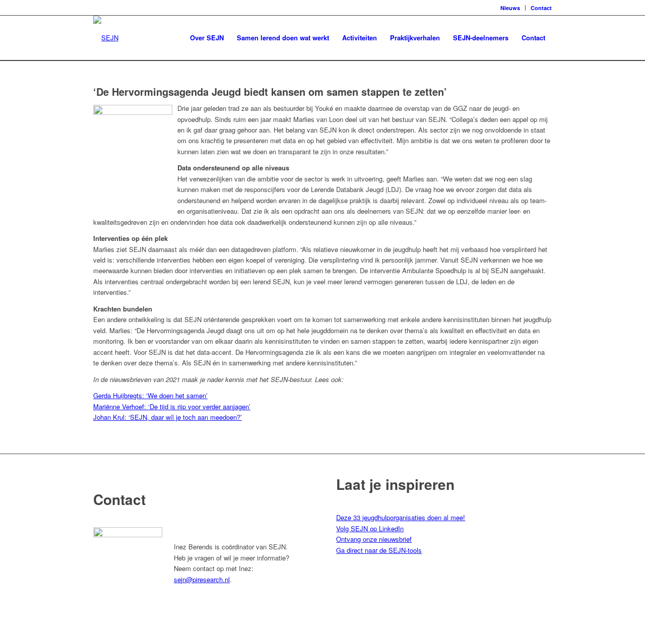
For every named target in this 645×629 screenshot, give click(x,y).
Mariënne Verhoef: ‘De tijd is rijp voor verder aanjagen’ (171, 406)
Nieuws (510, 8)
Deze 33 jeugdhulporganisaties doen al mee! (400, 517)
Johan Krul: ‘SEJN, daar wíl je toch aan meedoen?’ (167, 417)
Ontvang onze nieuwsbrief (374, 539)
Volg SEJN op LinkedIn (370, 528)
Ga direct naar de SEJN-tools (379, 550)
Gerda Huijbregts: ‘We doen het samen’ (150, 395)
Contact (541, 8)
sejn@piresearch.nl (202, 579)
